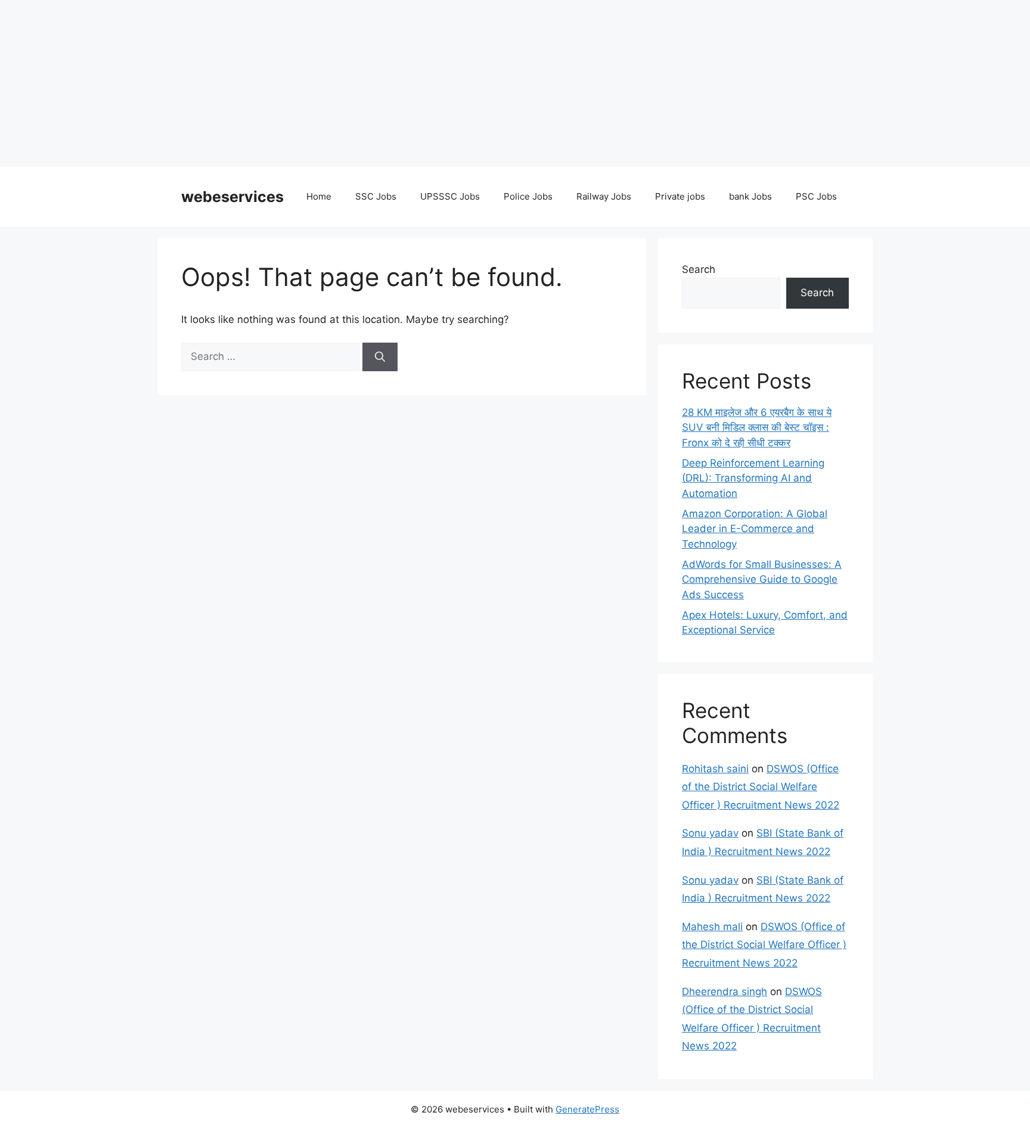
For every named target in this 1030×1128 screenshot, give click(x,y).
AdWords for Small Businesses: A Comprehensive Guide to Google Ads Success (762, 579)
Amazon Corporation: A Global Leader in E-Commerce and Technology (754, 529)
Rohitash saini (715, 769)
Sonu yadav (710, 833)
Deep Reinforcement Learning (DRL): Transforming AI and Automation (753, 478)
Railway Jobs (603, 196)
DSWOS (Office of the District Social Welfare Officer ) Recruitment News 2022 (760, 787)
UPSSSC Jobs (450, 196)
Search (698, 269)
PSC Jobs (816, 196)
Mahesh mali (712, 927)
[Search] (380, 357)
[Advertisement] (357, 83)
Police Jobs (528, 196)
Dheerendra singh (724, 992)
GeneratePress (587, 1109)
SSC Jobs (375, 196)
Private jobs (680, 196)
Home (318, 196)
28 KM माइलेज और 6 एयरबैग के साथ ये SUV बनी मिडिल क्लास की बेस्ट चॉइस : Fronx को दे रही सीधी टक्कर (757, 427)
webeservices (232, 197)
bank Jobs (750, 196)
